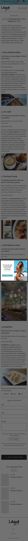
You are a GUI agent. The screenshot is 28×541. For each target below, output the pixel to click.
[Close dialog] (26, 261)
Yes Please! (7, 275)
